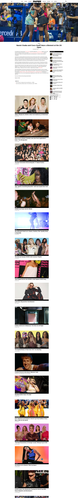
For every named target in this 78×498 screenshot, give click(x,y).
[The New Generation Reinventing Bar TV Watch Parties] (32, 152)
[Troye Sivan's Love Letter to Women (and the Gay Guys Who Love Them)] (51, 61)
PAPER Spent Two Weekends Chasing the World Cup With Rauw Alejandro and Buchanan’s (30, 490)
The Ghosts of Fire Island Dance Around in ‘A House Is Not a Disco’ (58, 71)
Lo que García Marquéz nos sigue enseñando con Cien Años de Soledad (57, 54)
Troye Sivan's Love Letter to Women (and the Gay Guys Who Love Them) (58, 61)
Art (52, 1)
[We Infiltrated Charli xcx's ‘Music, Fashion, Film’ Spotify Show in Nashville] (32, 220)
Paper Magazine (18, 492)
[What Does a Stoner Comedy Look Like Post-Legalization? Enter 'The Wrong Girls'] (32, 127)
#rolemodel (40, 67)
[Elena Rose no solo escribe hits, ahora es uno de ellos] (51, 58)
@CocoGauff (28, 71)
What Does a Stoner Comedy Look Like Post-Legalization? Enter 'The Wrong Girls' (30, 139)
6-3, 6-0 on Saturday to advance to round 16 (36, 52)
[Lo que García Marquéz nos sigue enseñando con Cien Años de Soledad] (51, 54)
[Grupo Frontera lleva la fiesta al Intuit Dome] (51, 80)
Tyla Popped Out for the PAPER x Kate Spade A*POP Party (30, 279)
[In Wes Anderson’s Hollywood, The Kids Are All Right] (32, 315)
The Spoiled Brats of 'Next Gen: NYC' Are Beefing (28, 349)
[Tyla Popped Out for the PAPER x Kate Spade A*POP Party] (32, 268)
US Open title (39, 51)
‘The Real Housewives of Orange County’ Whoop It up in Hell (31, 442)
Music (22, 1)
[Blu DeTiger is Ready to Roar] (51, 86)
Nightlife (44, 1)
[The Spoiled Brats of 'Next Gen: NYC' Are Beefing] (32, 339)
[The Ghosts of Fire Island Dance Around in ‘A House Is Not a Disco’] (51, 71)
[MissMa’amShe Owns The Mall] (32, 384)
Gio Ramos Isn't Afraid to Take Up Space (25, 465)
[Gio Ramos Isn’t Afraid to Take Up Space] (32, 454)
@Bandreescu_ (32, 71)
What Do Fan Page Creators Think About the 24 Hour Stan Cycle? (57, 76)
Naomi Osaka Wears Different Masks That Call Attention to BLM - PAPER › (26, 83)
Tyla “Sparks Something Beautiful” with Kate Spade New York (31, 186)
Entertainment (17, 136)
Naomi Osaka (27, 51)
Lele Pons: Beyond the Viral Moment (24, 301)
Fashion (25, 1)
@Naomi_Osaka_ (22, 71)
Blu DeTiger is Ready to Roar (57, 85)
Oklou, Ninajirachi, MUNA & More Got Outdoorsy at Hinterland (31, 114)
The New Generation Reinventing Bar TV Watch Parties (29, 162)
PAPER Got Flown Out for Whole (23, 209)
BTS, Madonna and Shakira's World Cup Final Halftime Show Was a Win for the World (31, 419)
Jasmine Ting (36, 49)
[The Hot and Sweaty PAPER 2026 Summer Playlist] (32, 246)
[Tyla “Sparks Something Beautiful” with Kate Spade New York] (32, 175)
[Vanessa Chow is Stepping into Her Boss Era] (51, 68)
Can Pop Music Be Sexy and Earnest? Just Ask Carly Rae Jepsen (57, 92)
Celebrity (30, 1)
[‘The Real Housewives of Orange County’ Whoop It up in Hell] (32, 432)
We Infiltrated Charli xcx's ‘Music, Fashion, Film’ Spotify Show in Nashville (31, 232)
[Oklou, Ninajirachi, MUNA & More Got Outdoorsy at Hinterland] (32, 104)
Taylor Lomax (17, 141)
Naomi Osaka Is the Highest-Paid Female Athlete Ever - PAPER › (25, 82)
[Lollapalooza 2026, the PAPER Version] (51, 89)
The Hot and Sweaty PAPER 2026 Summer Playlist (28, 256)
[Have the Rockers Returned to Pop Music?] (51, 83)
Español (55, 1)
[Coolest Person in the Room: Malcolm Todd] (32, 361)
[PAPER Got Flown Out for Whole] (32, 198)
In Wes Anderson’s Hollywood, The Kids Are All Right (29, 325)
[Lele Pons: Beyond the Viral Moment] (32, 291)
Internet (48, 1)
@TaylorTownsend (39, 71)
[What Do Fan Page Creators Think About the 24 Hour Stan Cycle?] (51, 76)
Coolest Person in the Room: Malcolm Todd (26, 372)
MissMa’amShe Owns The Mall (23, 394)
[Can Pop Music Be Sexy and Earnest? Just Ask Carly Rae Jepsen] (51, 92)
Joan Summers (18, 351)
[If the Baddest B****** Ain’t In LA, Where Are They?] (51, 65)
